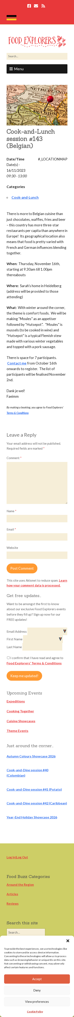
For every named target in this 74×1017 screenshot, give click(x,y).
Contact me (17, 363)
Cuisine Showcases (21, 721)
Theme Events (17, 731)
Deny (37, 990)
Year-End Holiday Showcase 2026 (32, 817)
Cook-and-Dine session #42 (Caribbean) (37, 803)
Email (11, 529)
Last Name (14, 647)
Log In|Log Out (17, 857)
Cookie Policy (35, 1011)
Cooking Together (20, 711)
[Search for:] (37, 56)
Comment (14, 458)
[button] (68, 941)
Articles (12, 894)
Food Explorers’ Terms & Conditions (34, 663)
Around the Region (20, 884)
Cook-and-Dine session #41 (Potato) (34, 789)
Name (11, 511)
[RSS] (43, 6)
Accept (37, 979)
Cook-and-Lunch (25, 197)
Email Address (17, 631)
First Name (15, 639)
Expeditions (16, 701)
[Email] (35, 6)
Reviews (12, 903)
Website (12, 547)
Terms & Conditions (18, 413)
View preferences (37, 1001)
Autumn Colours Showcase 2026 (31, 756)
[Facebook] (29, 6)
